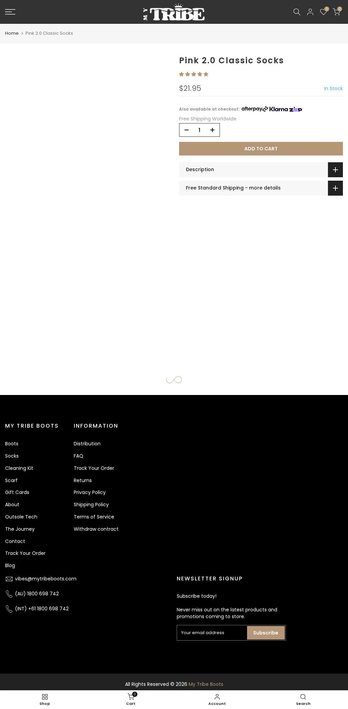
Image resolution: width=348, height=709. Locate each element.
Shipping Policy (91, 504)
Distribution (87, 443)
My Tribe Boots (206, 684)
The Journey (20, 529)
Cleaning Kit (19, 468)
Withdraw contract (96, 529)
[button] (194, 74)
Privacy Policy (90, 492)
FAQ (78, 455)
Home (12, 33)
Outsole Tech (21, 516)
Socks (12, 455)
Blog (10, 565)
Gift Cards (17, 492)
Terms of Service (94, 516)
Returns (83, 480)
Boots (11, 443)
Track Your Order (25, 553)
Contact (15, 541)
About (12, 504)
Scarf (11, 480)
